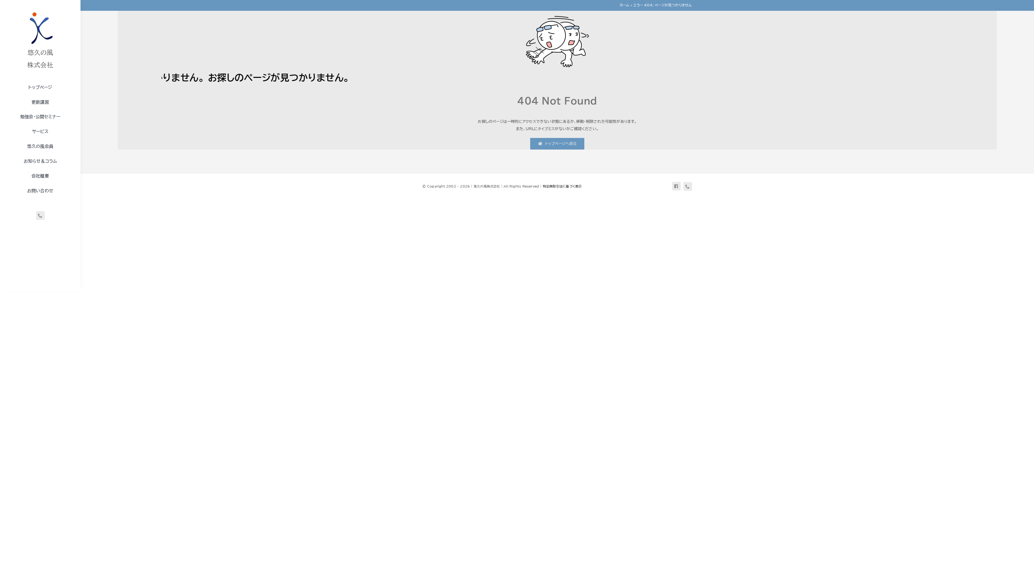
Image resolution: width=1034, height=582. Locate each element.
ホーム (625, 5)
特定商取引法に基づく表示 (562, 186)
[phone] (40, 215)
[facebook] (676, 186)
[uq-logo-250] (40, 11)
